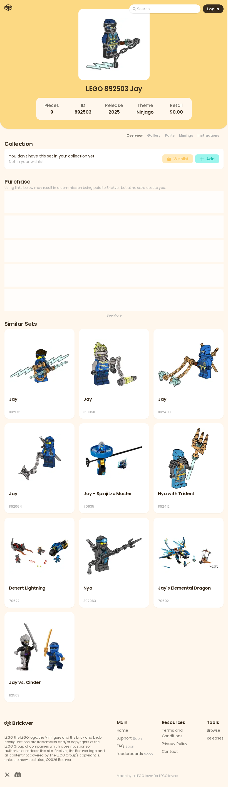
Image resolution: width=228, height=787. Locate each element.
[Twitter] (7, 774)
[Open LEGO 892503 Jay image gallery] (114, 44)
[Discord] (17, 774)
